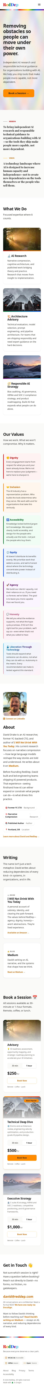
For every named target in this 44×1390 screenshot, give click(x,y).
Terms (31, 1370)
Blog (14, 1370)
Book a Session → (18, 93)
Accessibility (8, 1374)
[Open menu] (39, 4)
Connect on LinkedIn (15, 718)
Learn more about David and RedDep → (21, 836)
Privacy (22, 1370)
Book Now (22, 1080)
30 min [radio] (15, 1065)
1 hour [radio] (29, 1065)
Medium (13, 765)
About (6, 1370)
